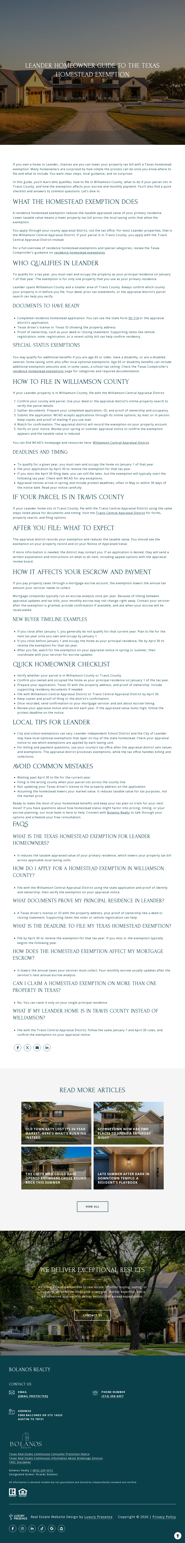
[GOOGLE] (51, 1528)
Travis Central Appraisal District (120, 513)
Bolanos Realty (118, 812)
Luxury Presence (98, 1517)
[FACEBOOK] (12, 1528)
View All (93, 1206)
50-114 (133, 318)
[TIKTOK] (42, 1528)
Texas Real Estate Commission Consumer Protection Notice (49, 1454)
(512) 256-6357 (113, 1396)
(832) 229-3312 (43, 1470)
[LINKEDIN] (32, 1528)
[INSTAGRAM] (22, 1528)
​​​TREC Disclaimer (20, 1462)
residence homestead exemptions (79, 253)
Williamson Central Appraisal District (121, 443)
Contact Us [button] (92, 1315)
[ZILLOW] (61, 1528)
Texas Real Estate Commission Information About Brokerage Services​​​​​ (56, 1458)
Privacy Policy (164, 1517)
